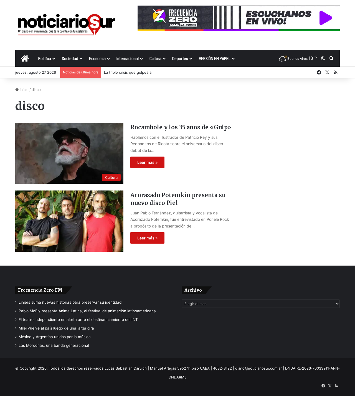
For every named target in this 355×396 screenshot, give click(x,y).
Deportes (180, 58)
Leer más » (147, 162)
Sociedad (70, 58)
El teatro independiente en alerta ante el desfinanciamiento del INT (78, 319)
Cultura (155, 58)
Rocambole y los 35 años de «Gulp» (180, 127)
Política (44, 58)
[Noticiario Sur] (66, 25)
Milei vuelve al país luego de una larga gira (56, 328)
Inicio (24, 89)
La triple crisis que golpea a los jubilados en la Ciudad (150, 72)
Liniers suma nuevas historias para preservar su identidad (70, 302)
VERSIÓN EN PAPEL (214, 58)
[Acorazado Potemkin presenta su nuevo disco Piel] (69, 221)
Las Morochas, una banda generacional (54, 345)
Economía (97, 58)
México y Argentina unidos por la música (55, 337)
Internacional (127, 58)
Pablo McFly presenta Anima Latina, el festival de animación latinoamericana (87, 311)
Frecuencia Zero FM (40, 290)
